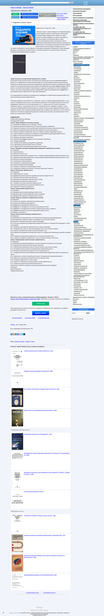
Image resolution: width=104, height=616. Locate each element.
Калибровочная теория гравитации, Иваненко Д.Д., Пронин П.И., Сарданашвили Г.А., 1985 (47, 454)
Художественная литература (82, 96)
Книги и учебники (78, 61)
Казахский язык (78, 172)
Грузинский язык (78, 196)
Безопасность (78, 291)
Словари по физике (79, 37)
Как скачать (60, 15)
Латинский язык (78, 152)
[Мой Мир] (16, 334)
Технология (77, 85)
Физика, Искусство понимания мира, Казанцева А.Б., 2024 (40, 410)
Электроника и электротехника (82, 229)
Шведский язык (78, 183)
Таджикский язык (79, 203)
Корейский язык (78, 163)
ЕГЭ (74, 53)
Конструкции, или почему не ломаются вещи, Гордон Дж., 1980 (41, 389)
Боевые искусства (79, 295)
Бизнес (76, 216)
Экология (76, 116)
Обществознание (79, 120)
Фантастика (77, 278)
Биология (76, 77)
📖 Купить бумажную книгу (29, 14)
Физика (76, 72)
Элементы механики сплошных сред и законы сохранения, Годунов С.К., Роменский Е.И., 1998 (44, 556)
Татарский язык (78, 159)
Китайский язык (78, 190)
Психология (77, 105)
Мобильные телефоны (80, 241)
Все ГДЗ (75, 51)
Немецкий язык (78, 148)
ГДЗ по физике (77, 13)
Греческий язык (78, 174)
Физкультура (77, 112)
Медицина (77, 271)
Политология (77, 79)
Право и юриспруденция (81, 109)
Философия (77, 107)
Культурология (78, 131)
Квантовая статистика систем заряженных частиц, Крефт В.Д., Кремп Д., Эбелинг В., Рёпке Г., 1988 (47, 473)
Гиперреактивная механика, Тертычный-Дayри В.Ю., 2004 (40, 575)
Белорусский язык (79, 156)
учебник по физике (19, 341)
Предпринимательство (80, 218)
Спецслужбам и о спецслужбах (83, 273)
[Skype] (22, 334)
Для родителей (78, 132)
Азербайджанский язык (80, 167)
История (76, 101)
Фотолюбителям (78, 225)
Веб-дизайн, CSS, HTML (81, 282)
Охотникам (77, 239)
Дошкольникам (78, 63)
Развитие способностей (80, 266)
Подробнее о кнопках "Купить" (22, 22)
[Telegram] (20, 334)
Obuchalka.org (14, 612)
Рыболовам (77, 285)
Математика (77, 67)
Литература (77, 70)
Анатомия (77, 92)
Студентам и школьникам (81, 129)
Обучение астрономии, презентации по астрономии (81, 20)
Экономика (77, 211)
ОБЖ (75, 99)
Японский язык (78, 185)
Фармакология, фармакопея (82, 231)
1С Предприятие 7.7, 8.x (81, 280)
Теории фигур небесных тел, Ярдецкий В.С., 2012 (38, 434)
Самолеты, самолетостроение (82, 237)
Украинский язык (78, 154)
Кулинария (77, 293)
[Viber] (18, 334)
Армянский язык (78, 157)
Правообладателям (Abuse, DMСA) (62, 18)
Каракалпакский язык (80, 201)
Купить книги (40, 313)
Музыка (76, 114)
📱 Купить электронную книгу (29, 17)
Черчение (76, 103)
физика (28, 341)
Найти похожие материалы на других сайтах (47, 14)
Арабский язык (78, 168)
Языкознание (77, 194)
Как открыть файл (62, 13)
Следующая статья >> (49, 592)
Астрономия (77, 110)
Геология (76, 255)
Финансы (76, 212)
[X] (24, 334)
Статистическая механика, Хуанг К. (34, 491)
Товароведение (78, 220)
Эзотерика (77, 223)
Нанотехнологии (78, 232)
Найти (75, 302)
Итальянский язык (79, 150)
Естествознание (78, 125)
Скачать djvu (40, 303)
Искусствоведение (79, 83)
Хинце (33, 341)
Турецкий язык (78, 170)
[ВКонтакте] (11, 334)
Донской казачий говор (80, 187)
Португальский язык (79, 179)
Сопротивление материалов (81, 9)
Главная (75, 46)
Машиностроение (79, 260)
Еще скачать (15, 17)
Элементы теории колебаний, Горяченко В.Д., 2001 (38, 371)
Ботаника (76, 94)
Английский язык (78, 143)
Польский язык (78, 178)
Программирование (79, 269)
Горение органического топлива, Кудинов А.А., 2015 (38, 350)
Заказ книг (77, 257)
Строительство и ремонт (81, 243)
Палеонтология (78, 121)
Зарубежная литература (81, 127)
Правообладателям (43, 318)
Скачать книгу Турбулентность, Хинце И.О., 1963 (25, 299)
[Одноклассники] (13, 334)
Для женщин (77, 262)
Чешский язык (78, 181)
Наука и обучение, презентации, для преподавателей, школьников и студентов (83, 58)
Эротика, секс (78, 287)
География (77, 123)
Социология (77, 87)
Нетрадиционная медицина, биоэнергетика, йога (81, 276)
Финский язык (78, 192)
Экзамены (76, 55)
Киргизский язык (78, 198)
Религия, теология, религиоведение (84, 118)
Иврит (75, 189)
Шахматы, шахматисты (80, 268)
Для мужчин (77, 284)
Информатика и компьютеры (82, 74)
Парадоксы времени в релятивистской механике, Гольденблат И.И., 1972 (44, 535)
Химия (76, 76)
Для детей (77, 81)
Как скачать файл (17, 318)
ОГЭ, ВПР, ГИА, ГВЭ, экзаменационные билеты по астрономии (82, 28)
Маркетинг (77, 209)
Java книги (77, 259)
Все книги (75, 299)
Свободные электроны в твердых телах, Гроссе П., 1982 (40, 515)
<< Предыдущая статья (32, 592)
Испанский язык (78, 147)
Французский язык (79, 145)
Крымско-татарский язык (81, 165)
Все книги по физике (79, 11)
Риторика (76, 98)
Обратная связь (77, 304)
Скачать (15, 14)
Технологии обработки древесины (83, 250)
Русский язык (77, 68)
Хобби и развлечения (80, 227)
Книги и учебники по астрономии (83, 17)
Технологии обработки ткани (82, 245)
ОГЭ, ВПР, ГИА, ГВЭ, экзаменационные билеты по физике (82, 33)
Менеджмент (77, 207)
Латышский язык (78, 176)
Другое (75, 300)
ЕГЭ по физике (77, 15)
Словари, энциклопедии (81, 289)
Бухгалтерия (77, 214)
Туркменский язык (79, 200)
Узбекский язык (78, 161)
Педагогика (77, 88)
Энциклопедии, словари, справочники (83, 297)
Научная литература (80, 134)
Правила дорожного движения (82, 90)
